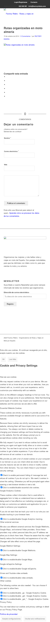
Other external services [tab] (9, 522)
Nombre (7, 138)
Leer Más (12, 359)
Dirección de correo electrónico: (16, 292)
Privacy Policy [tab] (6, 602)
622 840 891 (23, 6)
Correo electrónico (11, 151)
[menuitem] (21, 2)
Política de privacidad (8, 614)
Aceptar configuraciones (11, 618)
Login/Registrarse (20, 2)
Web (5, 165)
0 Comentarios (25, 36)
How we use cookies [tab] (8, 377)
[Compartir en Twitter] (7, 80)
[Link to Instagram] (44, 344)
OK (3, 359)
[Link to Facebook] (40, 344)
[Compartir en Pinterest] (7, 88)
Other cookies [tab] (5, 580)
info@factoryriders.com (37, 6)
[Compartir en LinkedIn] (7, 92)
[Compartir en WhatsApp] (7, 84)
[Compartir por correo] (7, 96)
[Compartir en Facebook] (7, 76)
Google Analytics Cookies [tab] (10, 490)
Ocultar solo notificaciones (35, 618)
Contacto (34, 2)
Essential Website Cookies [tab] (11, 408)
